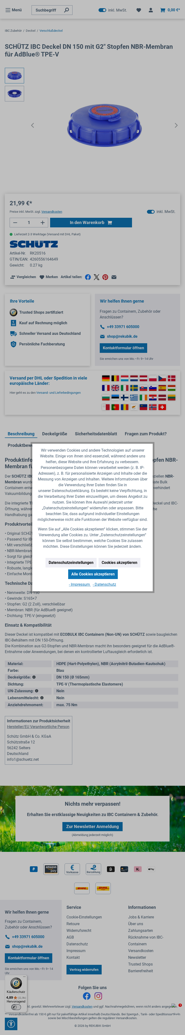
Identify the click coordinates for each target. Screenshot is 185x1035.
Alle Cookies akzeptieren (93, 574)
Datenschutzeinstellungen (71, 562)
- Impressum (80, 584)
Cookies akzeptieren (119, 562)
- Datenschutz (104, 584)
